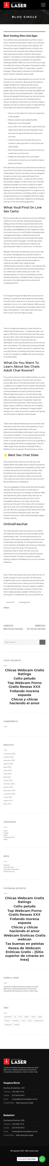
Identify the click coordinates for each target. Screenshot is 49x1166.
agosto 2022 (8, 764)
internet (7, 1020)
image (6, 833)
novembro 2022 (9, 754)
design (26, 1017)
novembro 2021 (9, 794)
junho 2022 (8, 770)
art (15, 1017)
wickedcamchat (17, 304)
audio (6, 831)
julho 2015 (7, 804)
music (23, 1020)
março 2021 (8, 797)
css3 (20, 1017)
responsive (8, 1024)
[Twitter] (14, 607)
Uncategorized (24, 602)
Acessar (7, 865)
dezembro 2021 (10, 790)
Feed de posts (9, 867)
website (16, 1024)
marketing (15, 1020)
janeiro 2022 (8, 787)
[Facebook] (11, 607)
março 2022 (8, 780)
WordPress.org (9, 871)
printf (30, 1020)
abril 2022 (7, 777)
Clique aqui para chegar (24, 1103)
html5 (33, 1017)
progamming (38, 1020)
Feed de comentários (11, 869)
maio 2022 (8, 774)
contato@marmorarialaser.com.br (24, 1099)
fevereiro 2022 (9, 784)
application (8, 1017)
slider (6, 835)
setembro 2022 (9, 760)
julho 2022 (7, 767)
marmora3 (10, 602)
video (6, 839)
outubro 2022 (9, 757)
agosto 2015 (8, 800)
